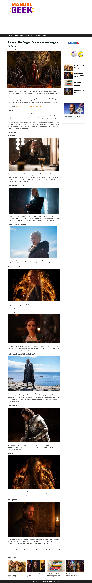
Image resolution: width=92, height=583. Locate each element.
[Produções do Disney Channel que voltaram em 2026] (36, 566)
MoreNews (50, 581)
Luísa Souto (11, 49)
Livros (10, 35)
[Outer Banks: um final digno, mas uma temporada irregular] (17, 566)
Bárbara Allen (11, 576)
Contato (44, 35)
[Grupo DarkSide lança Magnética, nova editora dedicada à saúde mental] (56, 566)
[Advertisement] (46, 23)
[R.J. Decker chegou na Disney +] (75, 566)
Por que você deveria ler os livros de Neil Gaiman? (48, 549)
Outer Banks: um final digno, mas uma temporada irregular (16, 574)
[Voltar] (66, 54)
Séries (21, 35)
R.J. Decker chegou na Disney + (72, 574)
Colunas (38, 35)
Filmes (16, 35)
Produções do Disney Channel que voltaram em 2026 (36, 574)
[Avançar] (82, 54)
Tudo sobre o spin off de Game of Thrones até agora (30, 106)
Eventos (33, 35)
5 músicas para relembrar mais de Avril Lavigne (19, 549)
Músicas (27, 35)
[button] (7, 35)
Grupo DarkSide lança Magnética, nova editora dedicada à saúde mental (55, 574)
